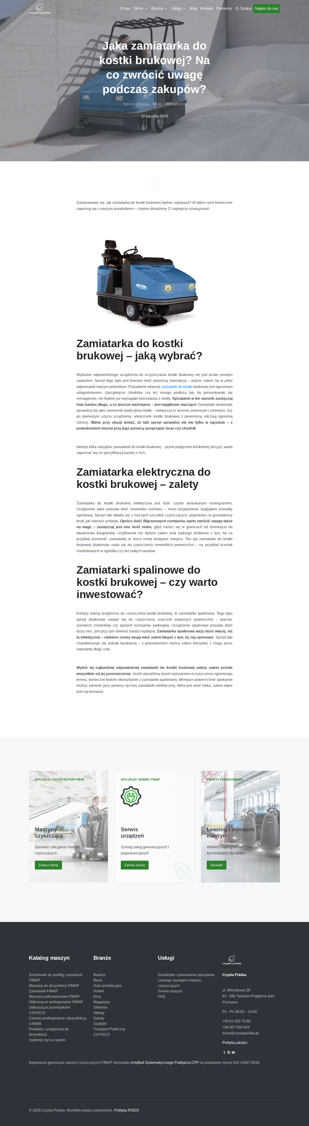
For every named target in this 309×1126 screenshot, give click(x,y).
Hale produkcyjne (107, 986)
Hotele (98, 991)
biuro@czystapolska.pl (240, 1033)
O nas (125, 8)
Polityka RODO (126, 1110)
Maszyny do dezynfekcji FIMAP (54, 986)
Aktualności (176, 104)
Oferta (138, 8)
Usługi (176, 8)
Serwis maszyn (170, 991)
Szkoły (98, 1018)
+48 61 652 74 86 (236, 1021)
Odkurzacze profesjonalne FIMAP (56, 1002)
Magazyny (101, 1002)
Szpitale (100, 1024)
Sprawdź (216, 865)
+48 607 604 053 (236, 1027)
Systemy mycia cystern (47, 1040)
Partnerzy (224, 8)
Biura (97, 980)
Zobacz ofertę (48, 865)
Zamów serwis (134, 865)
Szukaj (246, 8)
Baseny (99, 975)
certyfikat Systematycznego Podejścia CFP (164, 1062)
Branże (157, 8)
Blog (193, 8)
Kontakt (207, 8)
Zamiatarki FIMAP (43, 991)
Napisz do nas (266, 8)
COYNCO (101, 1034)
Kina (97, 996)
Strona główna (135, 104)
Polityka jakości (234, 1043)
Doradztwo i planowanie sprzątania (186, 975)
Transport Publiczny (109, 1029)
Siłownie (100, 1007)
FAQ (161, 996)
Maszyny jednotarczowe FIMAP (54, 996)
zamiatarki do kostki (177, 387)
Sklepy (99, 1013)
